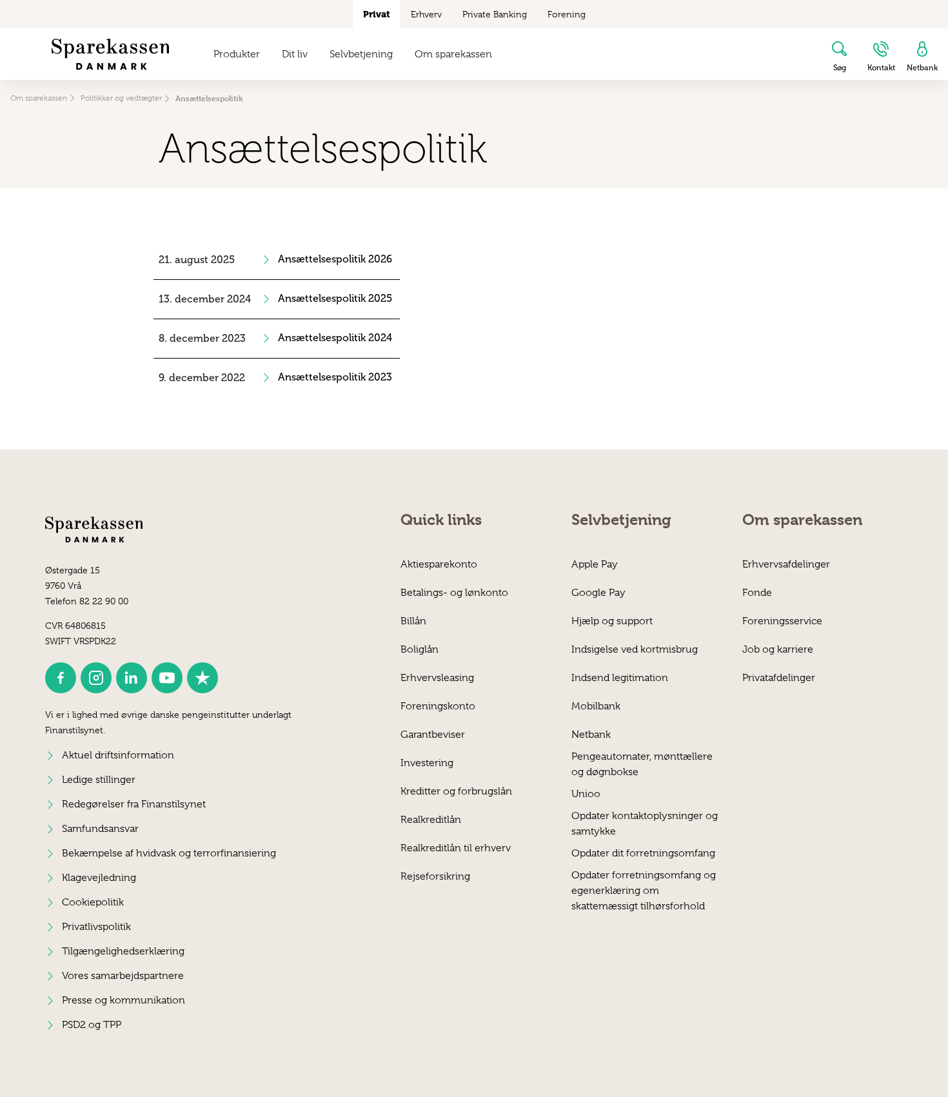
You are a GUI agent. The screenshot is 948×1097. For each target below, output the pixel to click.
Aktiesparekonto (438, 564)
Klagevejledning (99, 878)
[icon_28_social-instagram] (96, 677)
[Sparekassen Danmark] (110, 54)
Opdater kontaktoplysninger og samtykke (644, 823)
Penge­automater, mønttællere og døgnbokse (642, 764)
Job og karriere (777, 649)
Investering (426, 763)
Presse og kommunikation (123, 1000)
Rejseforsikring (435, 876)
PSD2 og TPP (91, 1025)
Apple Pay (594, 564)
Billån (413, 621)
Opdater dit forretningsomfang (643, 853)
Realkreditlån (430, 819)
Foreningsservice (782, 621)
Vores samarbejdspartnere (123, 976)
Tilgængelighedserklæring (123, 951)
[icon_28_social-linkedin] (131, 677)
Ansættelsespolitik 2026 (335, 259)
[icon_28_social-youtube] (167, 677)
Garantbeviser (432, 734)
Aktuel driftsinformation (118, 755)
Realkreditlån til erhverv (455, 848)
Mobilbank (595, 706)
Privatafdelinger (778, 678)
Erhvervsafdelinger (786, 564)
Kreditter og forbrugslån (456, 791)
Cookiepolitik (93, 902)
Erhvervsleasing (437, 678)
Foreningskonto (437, 706)
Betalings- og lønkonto (454, 592)
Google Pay (598, 592)
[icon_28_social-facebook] (60, 677)
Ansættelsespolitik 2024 (335, 338)
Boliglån (419, 649)
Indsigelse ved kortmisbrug (634, 649)
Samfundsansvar (100, 829)
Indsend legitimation (619, 678)
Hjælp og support (612, 621)
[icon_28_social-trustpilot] (202, 677)
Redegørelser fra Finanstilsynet (134, 804)
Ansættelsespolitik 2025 (335, 298)
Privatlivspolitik (96, 927)
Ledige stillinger (98, 780)
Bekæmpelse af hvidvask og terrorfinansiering (169, 853)
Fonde (757, 592)
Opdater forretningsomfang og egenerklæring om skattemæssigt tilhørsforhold (643, 882)
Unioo (585, 794)
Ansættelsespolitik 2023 (335, 377)
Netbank (591, 734)
